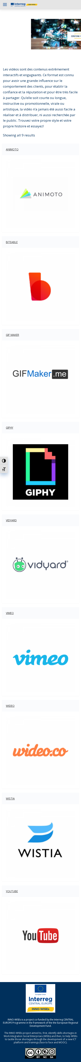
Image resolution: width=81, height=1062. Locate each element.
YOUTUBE (12, 891)
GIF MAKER (12, 335)
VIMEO (10, 613)
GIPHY (9, 427)
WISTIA (10, 798)
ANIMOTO (12, 149)
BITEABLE (12, 242)
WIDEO (10, 706)
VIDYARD (11, 520)
